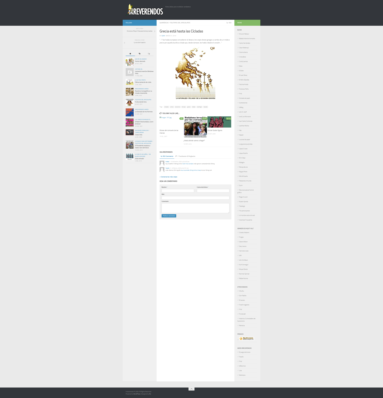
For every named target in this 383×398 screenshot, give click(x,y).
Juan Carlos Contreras (245, 121)
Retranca (242, 325)
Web (163, 194)
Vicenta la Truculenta (245, 220)
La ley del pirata (140, 80)
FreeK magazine (244, 305)
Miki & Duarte (243, 176)
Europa (183, 107)
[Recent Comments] (149, 54)
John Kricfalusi (243, 260)
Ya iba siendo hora (141, 102)
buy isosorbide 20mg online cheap (191, 170)
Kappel (241, 135)
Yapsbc (168, 168)
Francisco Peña (243, 89)
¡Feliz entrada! (139, 158)
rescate (205, 107)
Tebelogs (242, 206)
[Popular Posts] (130, 54)
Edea (240, 66)
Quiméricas (164, 23)
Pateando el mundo (245, 181)
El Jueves (242, 300)
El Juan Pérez (243, 75)
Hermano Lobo (243, 251)
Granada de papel (244, 98)
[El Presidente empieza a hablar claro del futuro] (130, 144)
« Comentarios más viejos (168, 177)
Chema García (243, 52)
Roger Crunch (243, 197)
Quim (241, 185)
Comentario (165, 201)
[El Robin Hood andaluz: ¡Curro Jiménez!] (130, 122)
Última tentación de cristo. (143, 82)
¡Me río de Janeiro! (141, 59)
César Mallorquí (244, 48)
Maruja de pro (243, 167)
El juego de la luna (244, 352)
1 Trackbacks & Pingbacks (186, 156)
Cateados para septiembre (143, 141)
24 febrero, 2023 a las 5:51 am (180, 168)
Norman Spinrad (244, 274)
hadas (193, 107)
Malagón (242, 162)
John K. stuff (243, 112)
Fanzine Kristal (243, 84)
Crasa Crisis (138, 135)
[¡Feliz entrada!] (130, 156)
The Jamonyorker (244, 211)
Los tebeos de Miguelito (142, 119)
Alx (150, 394)
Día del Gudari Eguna (214, 130)
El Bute (241, 71)
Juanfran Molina (244, 126)
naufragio (199, 107)
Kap (240, 130)
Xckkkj (167, 161)
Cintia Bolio (242, 57)
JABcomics (242, 366)
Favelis (241, 357)
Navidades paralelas (142, 130)
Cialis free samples (187, 164)
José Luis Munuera (245, 116)
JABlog (241, 107)
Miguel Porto (243, 172)
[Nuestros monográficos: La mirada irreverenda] (130, 92)
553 (230, 23)
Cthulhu (241, 291)
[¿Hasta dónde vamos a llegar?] (195, 127)
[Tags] (139, 54)
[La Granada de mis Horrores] (130, 112)
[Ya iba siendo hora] (130, 102)
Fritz (240, 94)
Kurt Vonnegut (243, 265)
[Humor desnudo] (130, 62)
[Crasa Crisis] (130, 132)
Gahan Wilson (243, 242)
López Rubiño (243, 153)
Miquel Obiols (243, 269)
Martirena (242, 375)
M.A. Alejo (242, 158)
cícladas (166, 107)
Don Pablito (242, 296)
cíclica (171, 107)
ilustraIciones (243, 103)
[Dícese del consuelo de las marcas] (171, 122)
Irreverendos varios (142, 89)
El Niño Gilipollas (244, 80)
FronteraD (242, 314)
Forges (241, 237)
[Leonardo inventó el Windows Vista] (130, 72)
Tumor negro (139, 132)
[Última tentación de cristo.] (130, 82)
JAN (240, 255)
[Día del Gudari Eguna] (219, 122)
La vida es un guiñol (141, 154)
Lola (240, 370)
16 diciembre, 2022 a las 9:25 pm (180, 161)
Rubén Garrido (243, 201)
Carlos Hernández (244, 43)
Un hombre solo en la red (247, 215)
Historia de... (139, 69)
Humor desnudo (140, 61)
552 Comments (168, 156)
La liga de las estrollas (245, 144)
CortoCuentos (243, 61)
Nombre (164, 187)
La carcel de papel (244, 139)
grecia (188, 107)
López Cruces (243, 149)
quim (163, 36)
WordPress (136, 394)
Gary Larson (242, 246)
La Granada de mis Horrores (144, 112)
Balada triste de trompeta (247, 38)
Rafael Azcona (243, 278)
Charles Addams (244, 232)
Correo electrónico (202, 187)
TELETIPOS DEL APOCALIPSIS (180, 23)
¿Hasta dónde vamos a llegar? (194, 141)
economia (177, 107)
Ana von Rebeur (244, 34)
